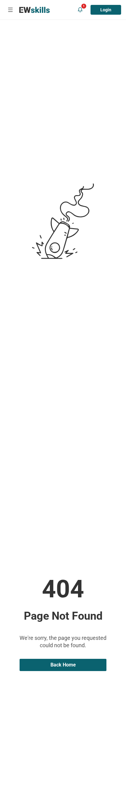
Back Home (63, 665)
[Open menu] (10, 9)
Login (105, 9)
